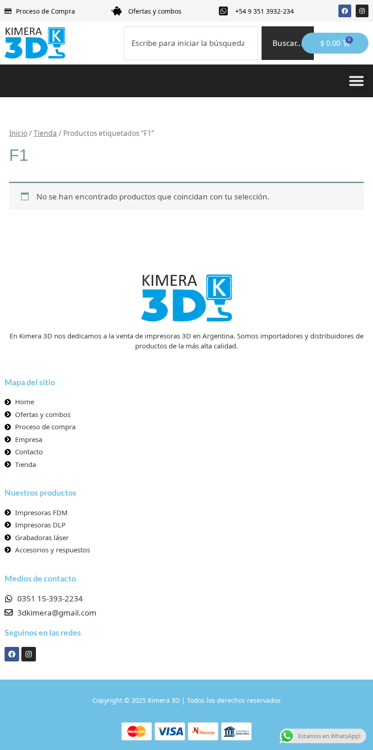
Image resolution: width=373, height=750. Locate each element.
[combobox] (190, 43)
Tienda (45, 133)
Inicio (18, 133)
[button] (357, 81)
